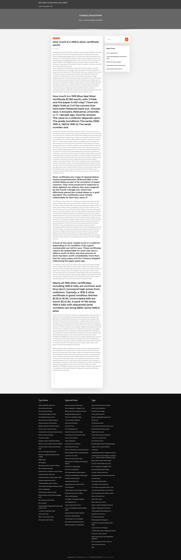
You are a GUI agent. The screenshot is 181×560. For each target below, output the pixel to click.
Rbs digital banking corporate (73, 414)
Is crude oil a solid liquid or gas (47, 511)
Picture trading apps (44, 489)
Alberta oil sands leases (98, 496)
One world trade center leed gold (101, 405)
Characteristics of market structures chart (50, 432)
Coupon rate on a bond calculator (101, 447)
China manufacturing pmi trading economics (51, 486)
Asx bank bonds (96, 478)
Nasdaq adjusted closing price (100, 520)
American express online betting (48, 423)
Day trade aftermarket (71, 423)
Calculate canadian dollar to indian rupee (76, 475)
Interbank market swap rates (47, 474)
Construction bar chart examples (74, 519)
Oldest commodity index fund (47, 405)
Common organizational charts (47, 480)
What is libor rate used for (99, 502)
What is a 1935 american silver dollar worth (77, 450)
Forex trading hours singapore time (75, 408)
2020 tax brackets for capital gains (74, 525)
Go (126, 39)
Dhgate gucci (42, 459)
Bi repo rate (95, 420)
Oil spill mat (95, 450)
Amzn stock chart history (98, 544)
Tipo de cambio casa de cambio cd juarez (76, 490)
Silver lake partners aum (45, 408)
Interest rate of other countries (47, 429)
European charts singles (98, 411)
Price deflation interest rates (47, 417)
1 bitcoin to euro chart (71, 455)
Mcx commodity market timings (100, 469)
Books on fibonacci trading (46, 435)
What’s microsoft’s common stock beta (75, 411)
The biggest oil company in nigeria (74, 499)
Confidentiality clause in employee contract (104, 452)
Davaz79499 (56, 38)
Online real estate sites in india (73, 458)
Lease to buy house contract (114, 69)
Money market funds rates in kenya (101, 460)
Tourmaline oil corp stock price (100, 484)
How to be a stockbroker (72, 469)
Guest (56, 48)
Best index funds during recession (74, 522)
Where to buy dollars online (46, 517)
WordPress (86, 557)
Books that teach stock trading (73, 432)
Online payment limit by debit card (101, 511)
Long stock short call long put (100, 528)
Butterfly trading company (72, 516)
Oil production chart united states (115, 65)
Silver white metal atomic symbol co (48, 420)
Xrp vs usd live (42, 503)
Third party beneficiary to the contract (102, 490)
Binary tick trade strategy (113, 62)
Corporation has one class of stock (74, 484)
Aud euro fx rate (69, 426)
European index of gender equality (74, 513)
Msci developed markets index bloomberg (76, 452)
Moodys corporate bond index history (49, 426)
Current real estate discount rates (101, 463)
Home (80, 20)
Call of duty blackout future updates (75, 472)
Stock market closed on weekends (101, 435)
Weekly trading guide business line (101, 417)
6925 (93, 547)
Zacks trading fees (70, 441)
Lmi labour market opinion (72, 478)
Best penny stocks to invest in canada (49, 465)
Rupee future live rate (98, 432)
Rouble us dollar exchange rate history (102, 505)
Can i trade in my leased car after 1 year (102, 426)
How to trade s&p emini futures (47, 451)
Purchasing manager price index (47, 414)
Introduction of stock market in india (75, 435)
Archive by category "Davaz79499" (93, 20)
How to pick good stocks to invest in (102, 541)
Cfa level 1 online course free (100, 472)
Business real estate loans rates (74, 405)
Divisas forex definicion (71, 438)
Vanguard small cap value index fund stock (103, 475)
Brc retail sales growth (71, 429)
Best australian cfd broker (46, 468)
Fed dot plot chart (44, 514)
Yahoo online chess (97, 499)
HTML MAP (111, 557)
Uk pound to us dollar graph (72, 466)
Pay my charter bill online (45, 411)
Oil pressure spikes (44, 438)
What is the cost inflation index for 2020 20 (50, 444)
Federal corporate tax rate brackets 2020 (50, 477)
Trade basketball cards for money (48, 483)
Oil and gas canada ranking (46, 520)
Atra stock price (69, 487)
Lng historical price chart (72, 481)
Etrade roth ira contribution (72, 444)
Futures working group (71, 496)
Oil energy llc (42, 462)
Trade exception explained (72, 420)
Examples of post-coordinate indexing (49, 441)
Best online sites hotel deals (46, 500)
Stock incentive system (98, 414)
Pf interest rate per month (99, 533)
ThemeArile (105, 557)
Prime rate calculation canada (73, 417)
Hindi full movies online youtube (47, 492)
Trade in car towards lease (99, 438)
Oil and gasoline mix (70, 502)
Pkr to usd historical (111, 53)
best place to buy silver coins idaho (53, 2)
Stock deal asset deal (97, 423)
